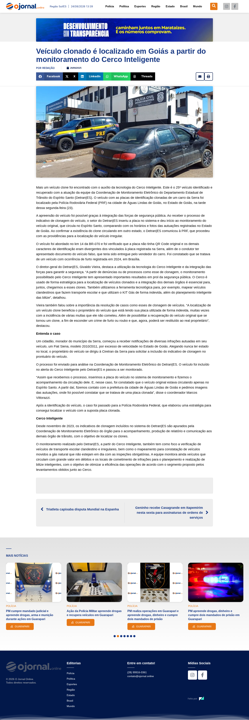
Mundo (197, 6)
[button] (49, 76)
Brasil (184, 6)
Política (124, 6)
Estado (170, 6)
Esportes (140, 6)
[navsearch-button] (213, 6)
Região (155, 6)
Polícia (109, 6)
